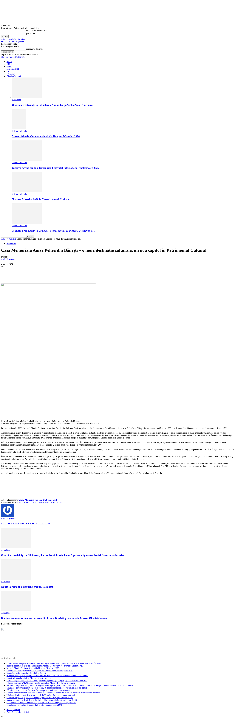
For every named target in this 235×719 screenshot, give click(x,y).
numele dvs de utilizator (36, 30)
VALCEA (11, 74)
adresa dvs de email (34, 49)
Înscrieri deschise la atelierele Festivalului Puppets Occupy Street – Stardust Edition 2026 (45, 666)
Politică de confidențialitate (12, 41)
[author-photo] (7, 516)
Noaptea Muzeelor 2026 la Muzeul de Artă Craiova (40, 199)
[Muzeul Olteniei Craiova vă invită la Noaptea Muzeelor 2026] (19, 128)
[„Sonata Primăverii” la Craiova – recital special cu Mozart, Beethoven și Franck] (27, 223)
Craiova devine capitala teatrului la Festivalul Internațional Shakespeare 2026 (55, 167)
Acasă (3, 239)
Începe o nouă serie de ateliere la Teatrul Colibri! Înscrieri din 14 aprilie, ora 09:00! (42, 700)
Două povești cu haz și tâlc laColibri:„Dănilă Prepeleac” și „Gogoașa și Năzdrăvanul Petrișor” (47, 680)
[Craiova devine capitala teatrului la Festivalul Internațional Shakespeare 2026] (27, 160)
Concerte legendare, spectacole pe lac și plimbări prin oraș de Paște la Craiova (40, 697)
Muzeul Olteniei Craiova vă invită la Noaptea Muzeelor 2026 (46, 136)
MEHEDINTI (13, 69)
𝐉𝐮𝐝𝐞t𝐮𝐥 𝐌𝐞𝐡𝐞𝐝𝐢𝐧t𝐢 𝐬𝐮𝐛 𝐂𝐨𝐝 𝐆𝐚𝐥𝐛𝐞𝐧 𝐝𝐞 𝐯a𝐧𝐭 (37, 500)
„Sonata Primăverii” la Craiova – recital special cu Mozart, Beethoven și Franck (41, 683)
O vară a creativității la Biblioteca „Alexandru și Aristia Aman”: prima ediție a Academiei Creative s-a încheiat (62, 555)
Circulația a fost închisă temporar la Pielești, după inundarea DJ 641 (35, 705)
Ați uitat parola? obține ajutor (13, 39)
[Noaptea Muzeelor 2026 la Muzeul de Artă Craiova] (27, 191)
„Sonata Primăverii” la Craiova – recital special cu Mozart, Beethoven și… (53, 230)
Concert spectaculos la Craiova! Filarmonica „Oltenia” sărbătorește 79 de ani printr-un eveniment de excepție (53, 693)
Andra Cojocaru (8, 259)
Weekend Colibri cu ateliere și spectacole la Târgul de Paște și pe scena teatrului (41, 695)
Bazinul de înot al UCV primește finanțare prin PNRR (39, 502)
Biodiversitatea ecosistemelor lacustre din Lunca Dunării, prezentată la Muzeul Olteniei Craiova (54, 618)
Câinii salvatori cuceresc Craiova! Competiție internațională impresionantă (38, 690)
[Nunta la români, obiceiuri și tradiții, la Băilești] (16, 579)
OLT (9, 71)
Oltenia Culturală (14, 76)
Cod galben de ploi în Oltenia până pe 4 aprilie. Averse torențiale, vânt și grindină (41, 702)
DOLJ (9, 64)
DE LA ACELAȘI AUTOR (37, 524)
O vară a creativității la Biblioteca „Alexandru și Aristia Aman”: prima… (53, 104)
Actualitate (16, 99)
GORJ (9, 66)
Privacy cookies (13, 709)
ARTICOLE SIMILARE (12, 524)
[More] (69, 275)
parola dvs (30, 33)
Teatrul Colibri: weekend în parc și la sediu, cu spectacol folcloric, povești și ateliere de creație (47, 688)
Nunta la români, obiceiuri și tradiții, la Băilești (27, 586)
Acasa (9, 61)
